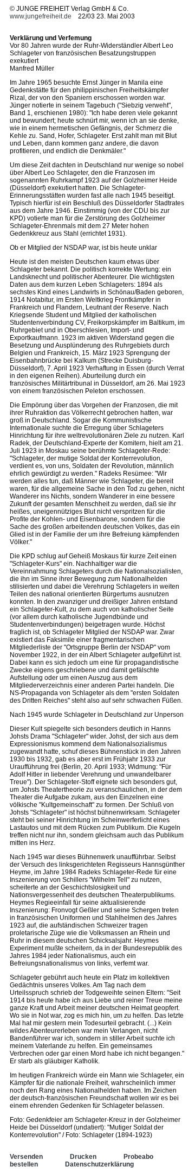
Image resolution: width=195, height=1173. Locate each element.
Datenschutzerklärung (99, 1164)
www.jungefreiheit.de (41, 16)
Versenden (26, 1157)
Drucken (83, 1157)
